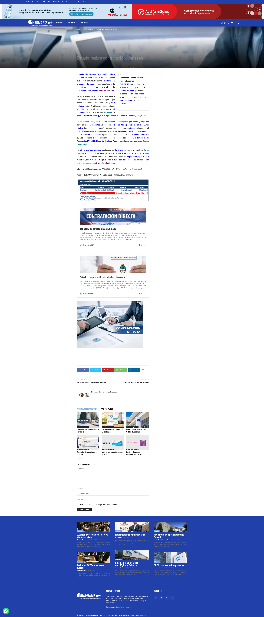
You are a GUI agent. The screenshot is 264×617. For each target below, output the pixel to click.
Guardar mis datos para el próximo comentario (98, 504)
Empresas (79, 531)
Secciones (59, 23)
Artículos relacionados (87, 409)
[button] (237, 23)
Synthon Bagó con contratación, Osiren (134, 453)
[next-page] (81, 458)
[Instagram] (221, 23)
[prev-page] (78, 458)
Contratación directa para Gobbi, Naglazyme (136, 430)
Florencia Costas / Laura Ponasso (88, 63)
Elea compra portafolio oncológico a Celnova (126, 564)
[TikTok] (228, 23)
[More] (143, 370)
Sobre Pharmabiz (67, 2)
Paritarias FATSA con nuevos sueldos (91, 566)
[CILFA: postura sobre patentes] (170, 557)
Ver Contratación (106, 90)
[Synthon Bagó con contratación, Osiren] (137, 442)
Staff (75, 2)
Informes (156, 531)
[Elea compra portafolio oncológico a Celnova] (132, 555)
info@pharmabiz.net (124, 607)
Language (97, 2)
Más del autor (107, 409)
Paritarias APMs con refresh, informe (91, 382)
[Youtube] (232, 23)
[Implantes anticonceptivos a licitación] (88, 420)
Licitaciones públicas (88, 30)
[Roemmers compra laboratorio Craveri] (170, 527)
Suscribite (84, 23)
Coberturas (72, 23)
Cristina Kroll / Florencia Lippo (162, 539)
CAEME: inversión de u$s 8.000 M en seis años (92, 536)
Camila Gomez (81, 570)
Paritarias (79, 562)
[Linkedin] (225, 23)
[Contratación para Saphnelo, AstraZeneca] (113, 420)
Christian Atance (81, 539)
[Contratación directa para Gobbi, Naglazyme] (137, 420)
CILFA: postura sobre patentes (169, 565)
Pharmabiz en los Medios (85, 2)
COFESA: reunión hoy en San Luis (136, 382)
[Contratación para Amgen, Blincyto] (88, 442)
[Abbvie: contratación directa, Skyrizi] (113, 442)
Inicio (78, 30)
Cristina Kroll (118, 537)
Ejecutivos (118, 531)
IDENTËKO (143, 615)
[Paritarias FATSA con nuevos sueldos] (93, 557)
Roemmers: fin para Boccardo (130, 534)
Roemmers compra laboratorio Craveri (169, 536)
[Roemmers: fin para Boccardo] (132, 527)
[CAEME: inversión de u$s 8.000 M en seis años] (93, 527)
